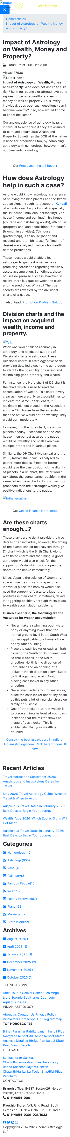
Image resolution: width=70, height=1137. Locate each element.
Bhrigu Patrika (39, 1041)
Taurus (16, 993)
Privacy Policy (45, 1014)
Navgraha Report (15, 1036)
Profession (17, 922)
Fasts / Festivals (21, 899)
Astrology (18, 860)
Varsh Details (21, 1045)
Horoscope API (30, 1019)
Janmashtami (26, 1062)
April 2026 (16, 946)
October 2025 (19, 977)
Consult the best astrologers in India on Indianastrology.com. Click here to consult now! (35, 744)
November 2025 (21, 970)
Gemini (27, 993)
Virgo (55, 993)
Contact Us (26, 1014)
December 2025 (21, 962)
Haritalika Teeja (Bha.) (33, 1071)
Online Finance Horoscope (38, 511)
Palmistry (16, 876)
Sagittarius (31, 997)
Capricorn (47, 997)
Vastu (14, 868)
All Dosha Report (41, 1036)
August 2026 (18, 939)
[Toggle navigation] (8, 6)
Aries (7, 993)
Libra (6, 997)
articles (20, 19)
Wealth (15, 891)
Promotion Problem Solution (43, 302)
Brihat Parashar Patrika (20, 1031)
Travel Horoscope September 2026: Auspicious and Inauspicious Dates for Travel (31, 781)
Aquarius (9, 1002)
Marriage (16, 914)
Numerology (19, 852)
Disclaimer (10, 1019)
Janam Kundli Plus (51, 1031)
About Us (10, 1014)
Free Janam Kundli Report (38, 166)
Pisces (21, 1002)
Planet (14, 906)
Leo (47, 993)
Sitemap (56, 1019)
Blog (45, 1019)
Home (10, 19)
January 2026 (19, 954)
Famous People (21, 883)
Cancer (38, 993)
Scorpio (17, 997)
